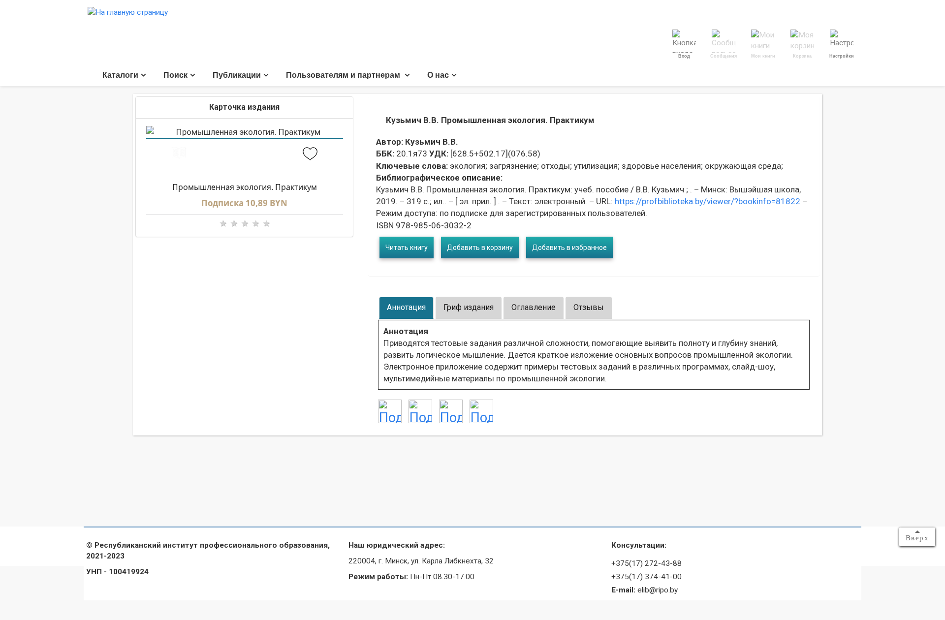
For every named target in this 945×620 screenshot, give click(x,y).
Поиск (175, 75)
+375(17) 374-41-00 (646, 576)
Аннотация (406, 307)
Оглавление (533, 307)
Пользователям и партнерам (344, 75)
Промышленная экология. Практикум (244, 187)
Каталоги (120, 75)
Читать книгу (406, 247)
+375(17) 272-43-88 (646, 563)
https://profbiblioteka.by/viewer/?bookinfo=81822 (706, 201)
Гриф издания (468, 307)
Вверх (917, 538)
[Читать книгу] (179, 155)
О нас (438, 75)
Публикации (237, 75)
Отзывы (588, 307)
